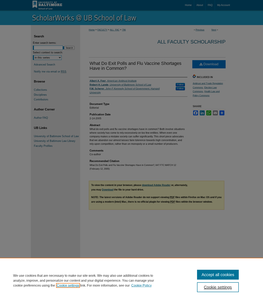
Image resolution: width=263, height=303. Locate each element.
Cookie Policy (141, 285)
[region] (131, 280)
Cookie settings (68, 285)
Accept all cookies (218, 274)
